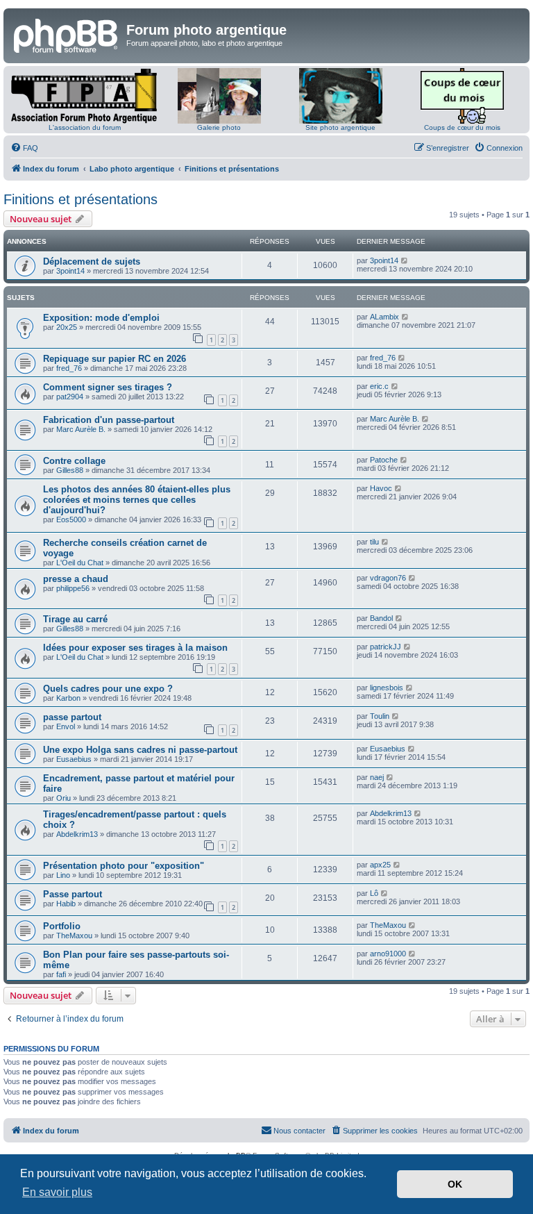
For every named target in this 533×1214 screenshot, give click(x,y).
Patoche (384, 460)
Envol (65, 726)
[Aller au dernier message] (404, 260)
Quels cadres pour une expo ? (108, 688)
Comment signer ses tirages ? (107, 387)
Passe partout (72, 894)
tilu (374, 542)
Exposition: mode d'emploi (101, 318)
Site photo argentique (340, 127)
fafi (61, 974)
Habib (66, 903)
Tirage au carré (75, 619)
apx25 (380, 864)
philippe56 (73, 588)
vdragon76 (388, 578)
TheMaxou (74, 935)
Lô (374, 893)
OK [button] (455, 1184)
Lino (63, 875)
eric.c (379, 386)
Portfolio (62, 926)
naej (377, 777)
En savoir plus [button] (57, 1192)
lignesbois (386, 687)
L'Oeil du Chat (79, 562)
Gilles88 (69, 470)
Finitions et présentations (80, 199)
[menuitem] (24, 148)
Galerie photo (219, 127)
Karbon (68, 698)
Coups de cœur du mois (462, 127)
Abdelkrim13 (77, 834)
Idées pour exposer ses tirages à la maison (135, 647)
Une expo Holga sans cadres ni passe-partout (140, 750)
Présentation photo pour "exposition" (123, 865)
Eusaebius (74, 759)
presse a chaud (75, 579)
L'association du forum (85, 127)
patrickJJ (385, 646)
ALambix (384, 317)
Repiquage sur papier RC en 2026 (114, 359)
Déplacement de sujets (91, 261)
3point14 (70, 271)
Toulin (379, 716)
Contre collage (74, 461)
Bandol (381, 618)
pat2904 (69, 396)
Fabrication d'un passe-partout (108, 420)
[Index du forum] (66, 34)
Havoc (381, 488)
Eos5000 (71, 519)
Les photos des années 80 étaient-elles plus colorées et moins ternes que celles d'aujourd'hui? (136, 499)
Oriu (63, 798)
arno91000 (388, 953)
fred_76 (69, 368)
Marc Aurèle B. (80, 429)
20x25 (66, 327)
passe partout (72, 717)
